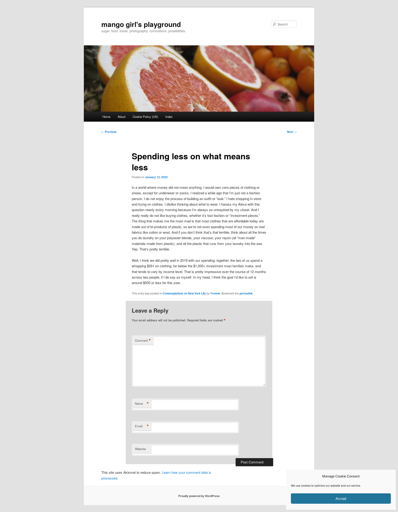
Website (140, 449)
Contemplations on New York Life (184, 293)
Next (292, 132)
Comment (143, 340)
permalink (246, 293)
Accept (341, 498)
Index (169, 116)
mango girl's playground (141, 24)
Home (106, 116)
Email (142, 426)
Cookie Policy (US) (145, 116)
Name (142, 403)
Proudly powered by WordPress (199, 496)
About (122, 116)
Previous (109, 132)
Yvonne (215, 293)
